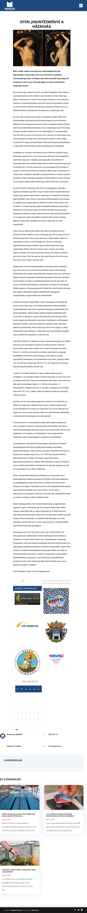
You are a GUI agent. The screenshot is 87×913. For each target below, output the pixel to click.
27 (30, 719)
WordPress (35, 910)
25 (21, 719)
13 (30, 707)
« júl (16, 729)
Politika (18, 746)
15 (38, 707)
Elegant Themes (16, 910)
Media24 (19, 734)
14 (34, 707)
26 (26, 719)
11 (21, 707)
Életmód (10, 746)
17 (17, 713)
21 (34, 713)
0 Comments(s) (54, 746)
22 (38, 713)
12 (26, 707)
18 (21, 713)
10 (17, 707)
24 (17, 719)
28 (34, 719)
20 (30, 713)
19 (26, 713)
